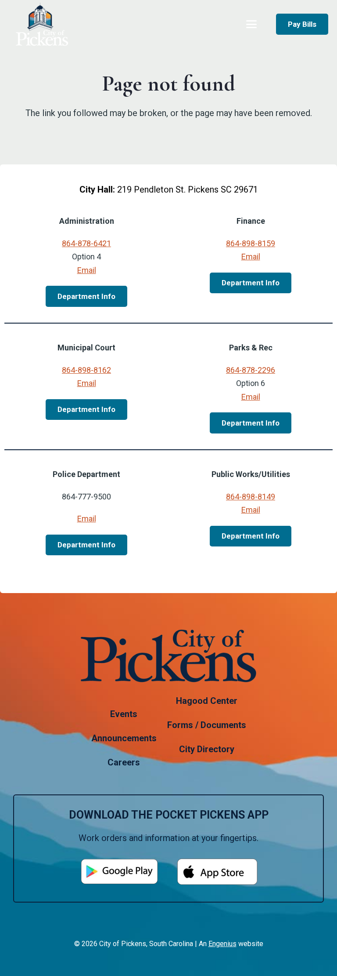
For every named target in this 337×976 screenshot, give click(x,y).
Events (123, 714)
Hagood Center (206, 701)
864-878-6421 (86, 243)
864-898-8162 (86, 370)
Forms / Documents (206, 725)
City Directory (206, 749)
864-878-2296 (250, 370)
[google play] (119, 871)
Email (86, 270)
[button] (251, 24)
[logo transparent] (42, 24)
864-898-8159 (250, 243)
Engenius (222, 944)
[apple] (218, 871)
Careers (124, 762)
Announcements (124, 738)
